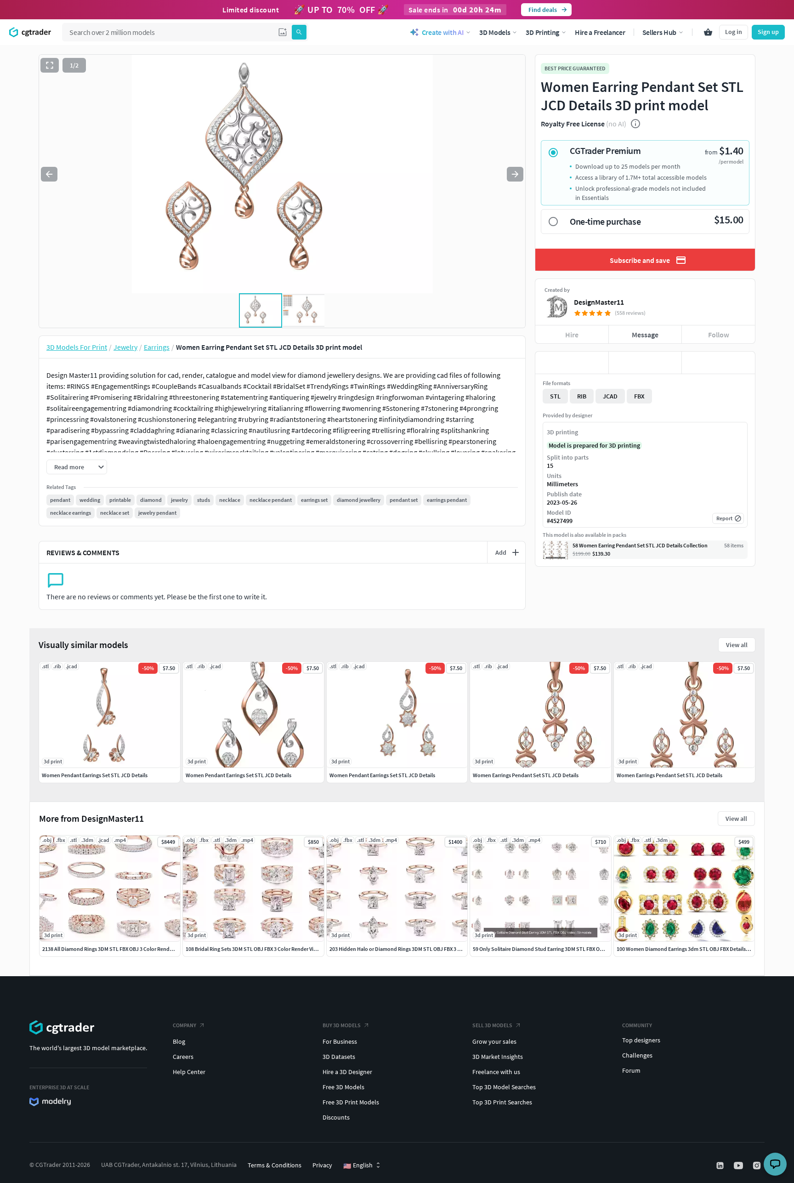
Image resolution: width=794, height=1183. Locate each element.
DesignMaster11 (599, 302)
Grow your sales (494, 1041)
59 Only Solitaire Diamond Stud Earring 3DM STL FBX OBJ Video (546, 948)
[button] (282, 32)
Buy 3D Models (342, 1025)
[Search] (299, 32)
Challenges (637, 1055)
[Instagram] (758, 1165)
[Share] (718, 363)
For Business (340, 1041)
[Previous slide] (49, 174)
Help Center (189, 1072)
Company (184, 1025)
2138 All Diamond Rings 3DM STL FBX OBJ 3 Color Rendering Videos (120, 948)
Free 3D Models (343, 1087)
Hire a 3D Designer (347, 1072)
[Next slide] (515, 174)
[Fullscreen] (49, 65)
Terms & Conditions (274, 1165)
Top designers (641, 1040)
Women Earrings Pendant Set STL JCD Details (525, 775)
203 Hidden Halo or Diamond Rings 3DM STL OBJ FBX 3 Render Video (408, 948)
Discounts (336, 1117)
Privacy (322, 1165)
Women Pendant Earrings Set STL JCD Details (94, 775)
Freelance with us (496, 1072)
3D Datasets (339, 1056)
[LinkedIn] (721, 1165)
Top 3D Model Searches (504, 1087)
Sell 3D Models (492, 1025)
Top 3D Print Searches (502, 1102)
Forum (631, 1070)
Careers (183, 1056)
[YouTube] (739, 1165)
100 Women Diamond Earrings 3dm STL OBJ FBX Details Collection (694, 948)
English (358, 1165)
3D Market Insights (497, 1056)
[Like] (571, 363)
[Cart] (708, 32)
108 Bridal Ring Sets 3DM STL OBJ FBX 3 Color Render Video (254, 948)
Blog (179, 1041)
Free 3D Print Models (351, 1102)
